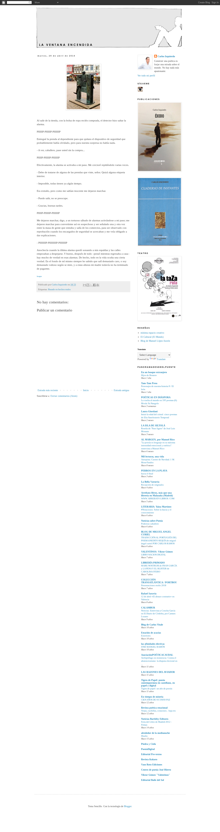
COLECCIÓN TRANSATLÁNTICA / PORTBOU (159, 581)
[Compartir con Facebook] (94, 285)
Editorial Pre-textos (151, 754)
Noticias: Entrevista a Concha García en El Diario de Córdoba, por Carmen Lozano (158, 613)
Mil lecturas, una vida (152, 456)
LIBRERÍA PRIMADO (153, 562)
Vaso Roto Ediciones (151, 764)
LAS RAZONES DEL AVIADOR (158, 672)
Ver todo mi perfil (146, 75)
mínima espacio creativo (152, 333)
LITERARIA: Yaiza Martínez (156, 506)
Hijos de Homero (149, 375)
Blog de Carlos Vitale (152, 624)
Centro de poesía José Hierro (156, 769)
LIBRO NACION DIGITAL (153, 554)
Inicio (86, 390)
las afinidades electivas (152, 644)
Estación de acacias (151, 632)
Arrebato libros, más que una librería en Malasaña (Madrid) (157, 494)
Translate (161, 359)
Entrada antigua (121, 390)
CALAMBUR (148, 607)
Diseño (144, 736)
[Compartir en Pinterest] (97, 285)
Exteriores (146, 635)
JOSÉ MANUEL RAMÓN (153, 647)
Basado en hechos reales (59, 289)
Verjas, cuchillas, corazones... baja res (158, 710)
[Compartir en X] (91, 285)
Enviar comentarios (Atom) (64, 396)
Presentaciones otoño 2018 (153, 585)
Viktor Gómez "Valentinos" (155, 775)
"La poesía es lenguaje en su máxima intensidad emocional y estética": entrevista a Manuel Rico (158, 445)
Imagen (39, 276)
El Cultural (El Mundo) (152, 337)
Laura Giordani (149, 411)
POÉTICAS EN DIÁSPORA (155, 397)
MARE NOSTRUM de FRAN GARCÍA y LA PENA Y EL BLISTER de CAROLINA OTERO (159, 568)
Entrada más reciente (48, 390)
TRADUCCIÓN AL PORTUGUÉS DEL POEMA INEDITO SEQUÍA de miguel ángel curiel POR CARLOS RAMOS (159, 540)
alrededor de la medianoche (155, 733)
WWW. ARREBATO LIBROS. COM (157, 498)
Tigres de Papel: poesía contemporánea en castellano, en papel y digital (158, 683)
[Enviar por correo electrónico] (84, 285)
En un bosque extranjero (154, 372)
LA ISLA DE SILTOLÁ (153, 425)
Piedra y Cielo (148, 744)
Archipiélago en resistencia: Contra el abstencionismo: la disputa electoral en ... (159, 661)
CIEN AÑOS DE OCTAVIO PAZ (155, 699)
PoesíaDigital (148, 749)
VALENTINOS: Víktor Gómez (157, 551)
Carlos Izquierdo (166, 56)
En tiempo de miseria (152, 697)
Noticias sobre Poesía (152, 521)
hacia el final (147, 473)
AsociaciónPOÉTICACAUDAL (157, 655)
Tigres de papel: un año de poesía (156, 688)
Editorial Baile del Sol (152, 780)
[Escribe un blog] (88, 285)
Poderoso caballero (150, 523)
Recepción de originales (152, 484)
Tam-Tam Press (149, 383)
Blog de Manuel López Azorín (155, 341)
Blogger (127, 806)
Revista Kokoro (149, 759)
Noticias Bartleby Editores (154, 719)
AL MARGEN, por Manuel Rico (158, 439)
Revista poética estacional (154, 707)
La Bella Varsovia (150, 482)
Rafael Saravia (148, 593)
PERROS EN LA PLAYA (154, 470)
